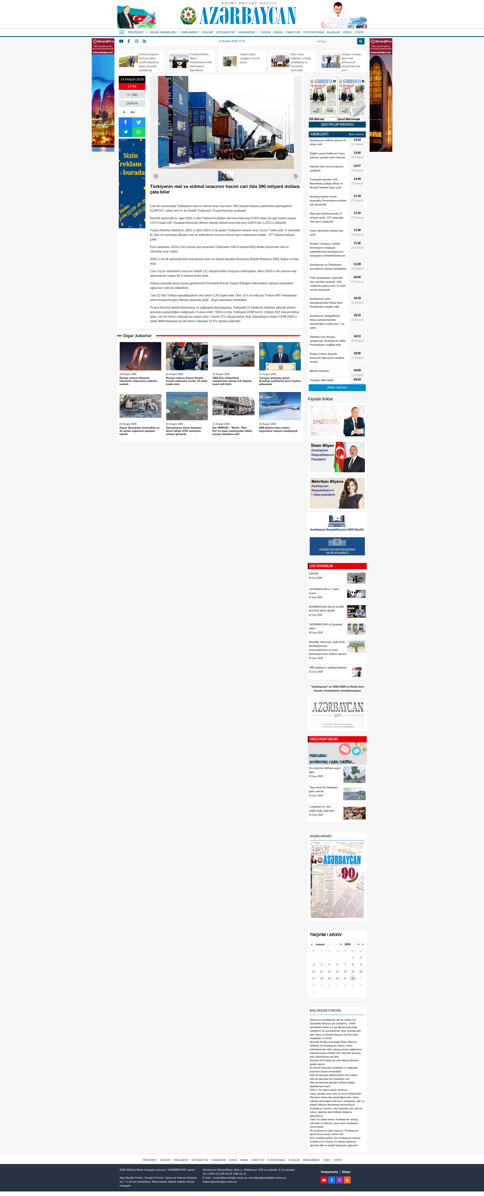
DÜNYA (266, 32)
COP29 (359, 32)
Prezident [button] (136, 32)
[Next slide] (296, 176)
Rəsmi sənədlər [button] (163, 32)
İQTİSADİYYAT (225, 32)
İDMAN (278, 32)
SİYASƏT (207, 32)
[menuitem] (225, 176)
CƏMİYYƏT (293, 32)
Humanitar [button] (247, 32)
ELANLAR (333, 32)
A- (124, 112)
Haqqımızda (329, 1171)
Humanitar (219, 1160)
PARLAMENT (190, 32)
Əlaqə (346, 1171)
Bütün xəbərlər (356, 134)
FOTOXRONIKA (313, 32)
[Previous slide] (156, 176)
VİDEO (347, 32)
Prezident (150, 1160)
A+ (132, 112)
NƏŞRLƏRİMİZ (311, 1160)
